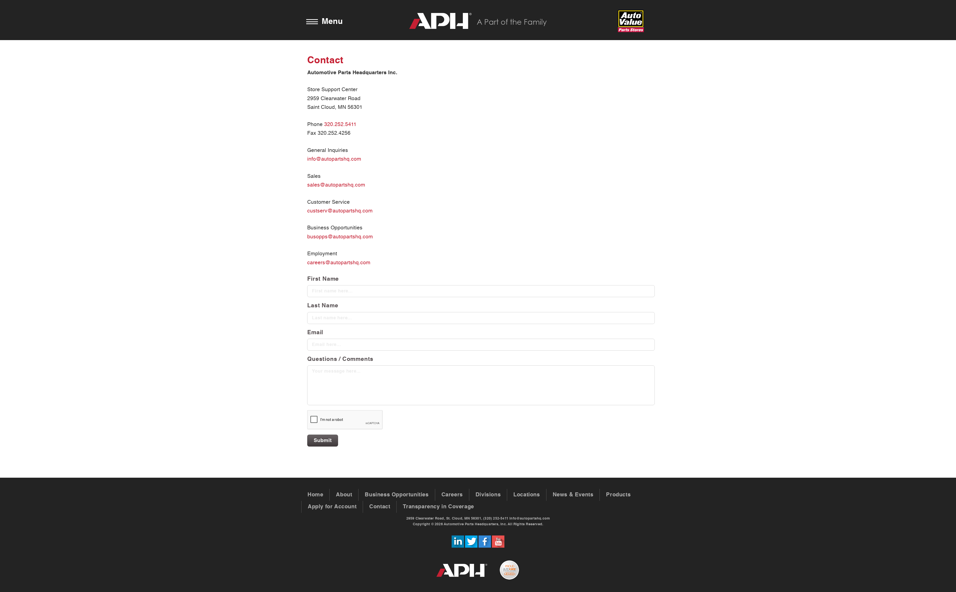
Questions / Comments (340, 359)
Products (618, 495)
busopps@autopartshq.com (340, 237)
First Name (323, 279)
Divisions (488, 495)
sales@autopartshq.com (336, 185)
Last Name (322, 306)
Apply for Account (332, 507)
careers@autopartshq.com (338, 262)
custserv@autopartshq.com (340, 211)
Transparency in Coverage (438, 507)
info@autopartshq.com (334, 159)
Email (315, 332)
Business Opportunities (396, 495)
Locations (526, 495)
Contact (379, 507)
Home (315, 495)
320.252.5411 (340, 124)
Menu (332, 22)
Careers (452, 495)
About (344, 495)
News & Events (573, 495)
